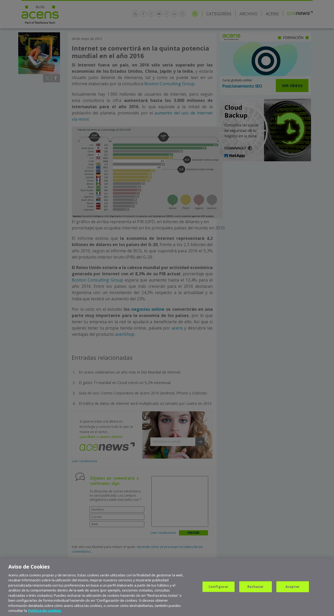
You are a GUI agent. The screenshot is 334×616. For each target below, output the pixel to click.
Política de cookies (44, 610)
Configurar (218, 586)
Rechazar (255, 586)
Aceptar (292, 586)
